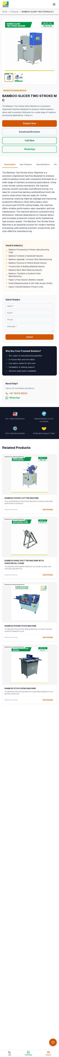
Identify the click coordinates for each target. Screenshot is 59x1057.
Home (4, 11)
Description (10, 164)
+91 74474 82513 (18, 393)
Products (14, 11)
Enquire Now (29, 123)
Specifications (43, 164)
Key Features (26, 164)
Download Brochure (29, 131)
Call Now (29, 140)
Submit (29, 337)
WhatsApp (29, 149)
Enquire (48, 1055)
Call (9, 1055)
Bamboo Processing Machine (15, 90)
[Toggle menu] (54, 4)
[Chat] (53, 1042)
